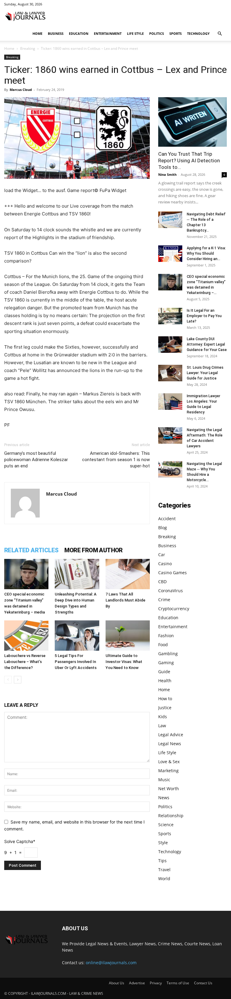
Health (164, 680)
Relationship (170, 815)
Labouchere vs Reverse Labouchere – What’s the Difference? (24, 661)
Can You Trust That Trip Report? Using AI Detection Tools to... (189, 160)
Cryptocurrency (173, 608)
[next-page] (17, 679)
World (164, 878)
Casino (165, 563)
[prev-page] (8, 679)
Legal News (169, 743)
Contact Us (203, 983)
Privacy (156, 983)
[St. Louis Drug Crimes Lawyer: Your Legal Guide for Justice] (170, 373)
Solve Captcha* (19, 841)
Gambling (168, 653)
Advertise (137, 983)
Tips (162, 860)
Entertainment (108, 33)
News (163, 797)
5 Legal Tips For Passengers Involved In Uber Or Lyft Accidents (76, 661)
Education (78, 33)
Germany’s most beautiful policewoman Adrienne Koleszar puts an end (36, 460)
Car (161, 554)
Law (162, 725)
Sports (175, 33)
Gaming (166, 662)
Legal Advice (170, 734)
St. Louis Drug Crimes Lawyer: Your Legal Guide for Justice (205, 372)
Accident (167, 518)
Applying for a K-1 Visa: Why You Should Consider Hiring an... (206, 253)
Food (163, 644)
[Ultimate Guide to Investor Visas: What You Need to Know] (128, 635)
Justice (164, 707)
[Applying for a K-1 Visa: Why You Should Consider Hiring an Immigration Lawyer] (170, 253)
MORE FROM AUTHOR (93, 550)
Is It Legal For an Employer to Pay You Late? (204, 315)
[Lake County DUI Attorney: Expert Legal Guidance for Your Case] (170, 344)
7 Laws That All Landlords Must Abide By (125, 600)
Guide (164, 671)
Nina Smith (167, 174)
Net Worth (168, 788)
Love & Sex (169, 761)
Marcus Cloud (21, 89)
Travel (164, 869)
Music (164, 779)
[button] (219, 34)
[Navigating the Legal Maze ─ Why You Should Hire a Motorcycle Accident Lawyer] (170, 469)
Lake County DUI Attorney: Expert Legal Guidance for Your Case (207, 344)
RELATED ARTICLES (31, 550)
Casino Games (172, 572)
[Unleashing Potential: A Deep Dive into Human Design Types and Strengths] (77, 574)
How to (165, 698)
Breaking (27, 48)
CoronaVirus (170, 590)
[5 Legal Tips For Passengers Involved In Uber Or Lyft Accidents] (77, 635)
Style (163, 842)
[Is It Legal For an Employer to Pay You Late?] (170, 316)
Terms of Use (178, 983)
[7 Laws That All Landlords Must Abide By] (128, 574)
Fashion (166, 635)
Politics (156, 33)
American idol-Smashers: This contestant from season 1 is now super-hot (116, 460)
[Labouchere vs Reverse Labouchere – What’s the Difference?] (26, 635)
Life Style (135, 33)
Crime (164, 599)
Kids (162, 716)
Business (55, 33)
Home (37, 33)
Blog (162, 527)
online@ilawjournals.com (111, 962)
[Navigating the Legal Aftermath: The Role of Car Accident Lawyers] (170, 435)
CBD (162, 581)
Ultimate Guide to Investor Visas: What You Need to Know (124, 661)
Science (166, 824)
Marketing (168, 770)
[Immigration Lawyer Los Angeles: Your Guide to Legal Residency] (170, 401)
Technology (198, 33)
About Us (116, 983)
